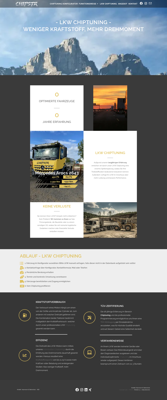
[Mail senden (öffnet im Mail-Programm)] (150, 3)
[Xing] (90, 390)
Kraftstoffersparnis (44, 360)
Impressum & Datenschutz (29, 389)
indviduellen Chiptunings (54, 349)
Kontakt (19, 389)
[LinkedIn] (86, 390)
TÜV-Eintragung (108, 322)
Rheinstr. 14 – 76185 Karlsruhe (142, 389)
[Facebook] (77, 390)
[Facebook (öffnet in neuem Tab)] (141, 3)
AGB (38, 389)
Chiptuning (70, 325)
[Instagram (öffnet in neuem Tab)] (146, 3)
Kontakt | (133, 387)
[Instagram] (81, 390)
